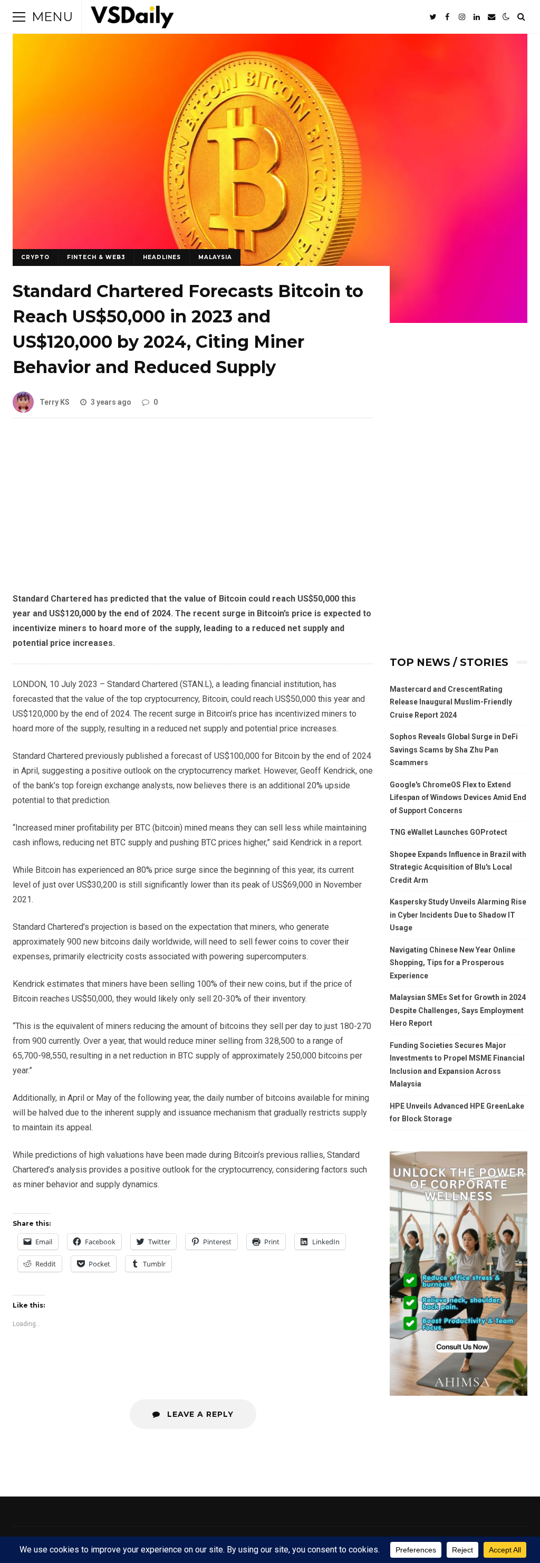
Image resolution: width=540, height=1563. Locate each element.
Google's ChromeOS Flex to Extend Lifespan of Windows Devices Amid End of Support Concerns (458, 797)
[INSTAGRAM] (462, 17)
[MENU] (19, 17)
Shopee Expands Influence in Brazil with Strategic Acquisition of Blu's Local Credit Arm (458, 867)
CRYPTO (35, 257)
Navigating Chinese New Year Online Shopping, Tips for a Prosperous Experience (452, 963)
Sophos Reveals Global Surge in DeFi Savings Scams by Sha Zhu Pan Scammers (454, 749)
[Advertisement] (193, 513)
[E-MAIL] (491, 17)
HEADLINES (162, 257)
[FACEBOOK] (447, 17)
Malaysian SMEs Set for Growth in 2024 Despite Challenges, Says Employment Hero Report (458, 1010)
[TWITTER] (432, 17)
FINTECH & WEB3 (96, 257)
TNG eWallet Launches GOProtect (448, 832)
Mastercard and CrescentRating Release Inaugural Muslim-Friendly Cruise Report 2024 (451, 702)
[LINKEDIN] (476, 17)
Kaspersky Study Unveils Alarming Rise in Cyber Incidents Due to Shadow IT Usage (458, 915)
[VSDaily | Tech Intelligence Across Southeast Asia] (132, 19)
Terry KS (55, 402)
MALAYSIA (215, 257)
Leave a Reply (199, 1414)
